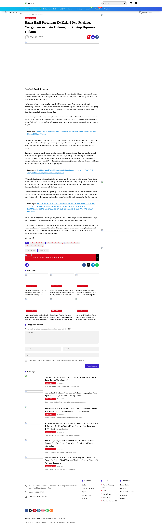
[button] (125, 3)
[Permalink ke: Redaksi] (27, 37)
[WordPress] (39, 510)
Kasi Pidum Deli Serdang (55, 243)
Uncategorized (86, 495)
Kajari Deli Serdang (38, 243)
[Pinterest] (35, 510)
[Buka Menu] (135, 3)
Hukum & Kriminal (30, 18)
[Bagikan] (97, 37)
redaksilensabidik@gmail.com (38, 496)
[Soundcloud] (51, 510)
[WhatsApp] (97, 265)
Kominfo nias (107, 494)
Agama (84, 492)
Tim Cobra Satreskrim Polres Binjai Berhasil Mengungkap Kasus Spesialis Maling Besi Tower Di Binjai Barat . (62, 293)
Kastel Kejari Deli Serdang (35, 246)
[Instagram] (43, 510)
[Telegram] (93, 265)
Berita (84, 485)
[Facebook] (84, 265)
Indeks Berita (124, 485)
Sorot (104, 491)
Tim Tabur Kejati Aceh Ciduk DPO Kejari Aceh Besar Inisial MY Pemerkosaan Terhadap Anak (36, 293)
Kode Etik (123, 488)
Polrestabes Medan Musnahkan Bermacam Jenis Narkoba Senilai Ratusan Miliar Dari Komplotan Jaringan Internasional (85, 293)
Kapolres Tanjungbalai (110, 501)
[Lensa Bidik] (29, 3)
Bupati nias (106, 497)
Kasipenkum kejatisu (73, 243)
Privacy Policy (124, 495)
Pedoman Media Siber (127, 492)
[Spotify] (47, 510)
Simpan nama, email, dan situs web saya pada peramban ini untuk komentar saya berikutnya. (57, 360)
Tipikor (84, 498)
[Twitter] (88, 265)
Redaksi (32, 36)
